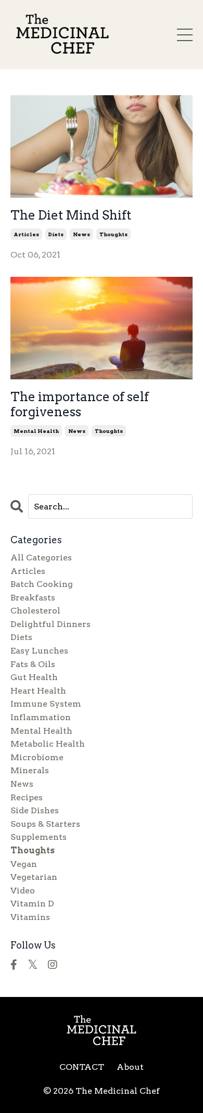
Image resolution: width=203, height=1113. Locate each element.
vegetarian (33, 877)
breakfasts (32, 598)
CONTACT (81, 1067)
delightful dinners (50, 624)
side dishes (34, 810)
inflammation (40, 717)
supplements (38, 837)
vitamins (30, 917)
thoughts (113, 234)
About (130, 1067)
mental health (36, 431)
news (81, 234)
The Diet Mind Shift (70, 215)
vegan (23, 864)
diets (56, 234)
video (22, 890)
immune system (45, 704)
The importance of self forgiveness (79, 404)
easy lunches (39, 651)
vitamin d (32, 904)
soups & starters (45, 824)
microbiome (37, 757)
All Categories (41, 557)
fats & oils (32, 664)
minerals (29, 770)
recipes (26, 797)
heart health (38, 691)
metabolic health (47, 744)
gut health (34, 677)
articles (26, 234)
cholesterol (35, 611)
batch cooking (41, 584)
